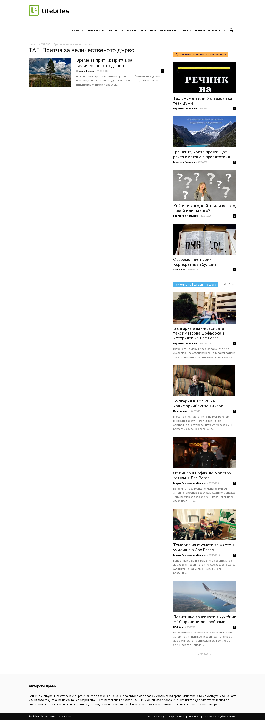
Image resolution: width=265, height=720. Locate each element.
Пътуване (166, 30)
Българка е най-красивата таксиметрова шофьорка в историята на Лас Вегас (198, 333)
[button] (231, 30)
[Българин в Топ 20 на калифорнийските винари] (204, 380)
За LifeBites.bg (155, 717)
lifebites (178, 627)
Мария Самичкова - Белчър (189, 483)
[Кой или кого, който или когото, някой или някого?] (204, 185)
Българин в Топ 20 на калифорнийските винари (198, 403)
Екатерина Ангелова (185, 215)
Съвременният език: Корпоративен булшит (194, 262)
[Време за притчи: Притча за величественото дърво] (50, 72)
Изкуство (146, 30)
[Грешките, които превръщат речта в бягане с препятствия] (204, 131)
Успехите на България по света (196, 284)
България (94, 30)
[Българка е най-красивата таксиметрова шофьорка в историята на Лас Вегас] (204, 308)
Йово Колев (180, 411)
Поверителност (175, 717)
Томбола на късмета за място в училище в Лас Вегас (204, 547)
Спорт (184, 30)
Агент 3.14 (179, 269)
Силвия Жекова (85, 70)
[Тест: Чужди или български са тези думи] (204, 77)
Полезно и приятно (209, 30)
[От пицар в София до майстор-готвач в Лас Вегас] (204, 452)
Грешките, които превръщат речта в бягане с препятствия (201, 154)
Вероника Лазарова (185, 108)
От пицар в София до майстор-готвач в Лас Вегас (202, 475)
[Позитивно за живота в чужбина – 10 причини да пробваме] (204, 596)
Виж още (203, 653)
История (127, 30)
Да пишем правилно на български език (201, 54)
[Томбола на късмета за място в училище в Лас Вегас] (204, 524)
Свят (111, 30)
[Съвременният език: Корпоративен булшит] (204, 239)
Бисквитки (193, 717)
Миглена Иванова (184, 162)
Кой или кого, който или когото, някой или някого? (204, 208)
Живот (76, 30)
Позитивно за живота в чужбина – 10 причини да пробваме (204, 619)
